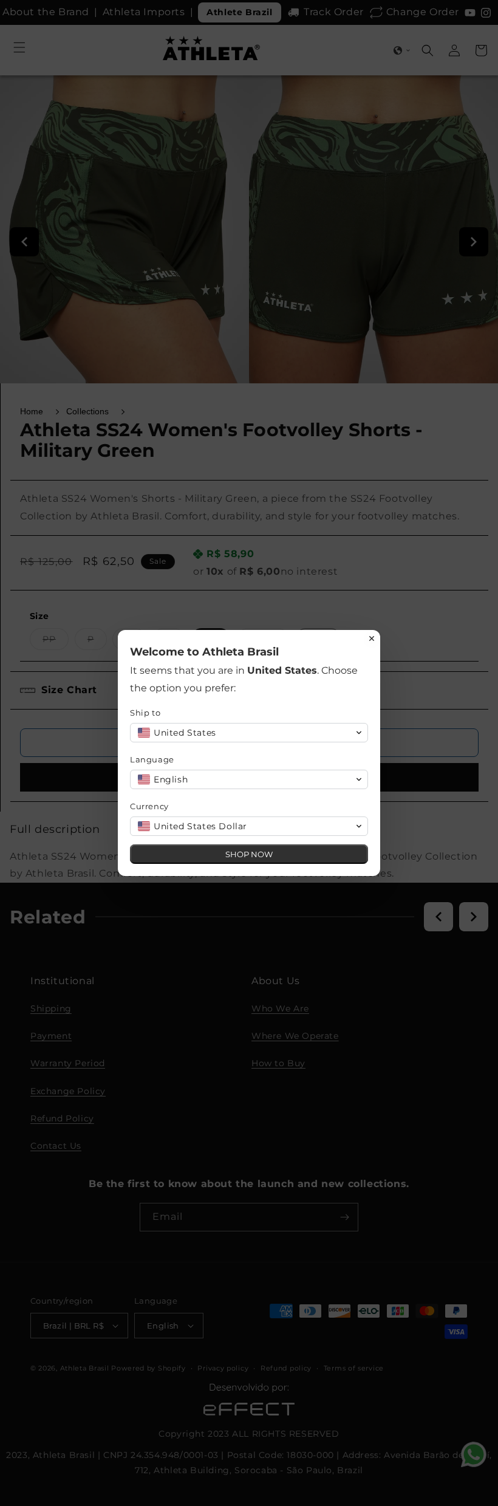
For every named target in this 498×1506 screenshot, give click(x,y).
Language (152, 759)
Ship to (145, 712)
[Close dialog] (372, 638)
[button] (249, 732)
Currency (149, 806)
